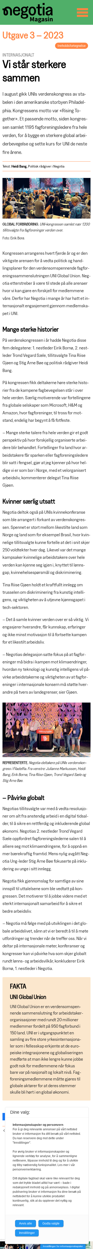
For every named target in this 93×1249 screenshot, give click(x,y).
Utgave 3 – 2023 (32, 35)
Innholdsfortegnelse (72, 46)
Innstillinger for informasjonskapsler (63, 1246)
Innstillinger (27, 1233)
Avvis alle (25, 1223)
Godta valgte (51, 1223)
